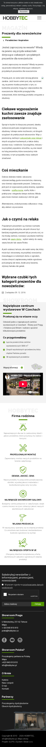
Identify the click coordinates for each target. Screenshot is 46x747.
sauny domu (16, 239)
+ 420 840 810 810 (10, 628)
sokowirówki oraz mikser (31, 138)
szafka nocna (17, 190)
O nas (4, 686)
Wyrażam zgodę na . (22, 586)
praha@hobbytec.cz (10, 631)
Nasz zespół (7, 683)
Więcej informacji (10, 367)
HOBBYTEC (29, 736)
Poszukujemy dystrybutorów (15, 703)
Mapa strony (23, 739)
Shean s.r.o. (28, 742)
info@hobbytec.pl (9, 665)
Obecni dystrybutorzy (12, 706)
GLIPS (11, 742)
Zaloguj (38, 604)
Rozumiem (23, 11)
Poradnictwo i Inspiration (16, 40)
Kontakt (5, 689)
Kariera (5, 680)
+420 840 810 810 (10, 662)
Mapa (4, 625)
